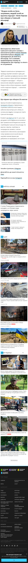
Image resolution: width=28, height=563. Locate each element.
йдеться (11, 118)
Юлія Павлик (21, 53)
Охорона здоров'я (19, 499)
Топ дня (17, 517)
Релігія (16, 511)
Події (2, 490)
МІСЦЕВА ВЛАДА (4, 5)
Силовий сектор (5, 508)
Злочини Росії (4, 513)
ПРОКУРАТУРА (11, 5)
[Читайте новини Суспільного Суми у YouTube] (7, 546)
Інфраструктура (19, 501)
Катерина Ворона (8, 23)
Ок (14, 560)
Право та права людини (5, 506)
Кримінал (3, 492)
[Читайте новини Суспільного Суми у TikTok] (17, 546)
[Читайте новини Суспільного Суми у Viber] (9, 546)
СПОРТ (16, 483)
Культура (17, 492)
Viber (2, 174)
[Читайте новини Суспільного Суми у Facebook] (2, 546)
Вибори (3, 497)
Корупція (17, 490)
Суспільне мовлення (6, 526)
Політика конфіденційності (5, 530)
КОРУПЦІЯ (21, 5)
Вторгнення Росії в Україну (20, 481)
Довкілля (3, 499)
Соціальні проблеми (20, 513)
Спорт (2, 515)
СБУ (16, 5)
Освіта (16, 495)
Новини (3, 480)
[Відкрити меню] (27, 2)
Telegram (18, 168)
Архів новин (18, 524)
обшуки (17, 55)
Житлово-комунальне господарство (7, 502)
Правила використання (18, 527)
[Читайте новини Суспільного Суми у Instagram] (4, 546)
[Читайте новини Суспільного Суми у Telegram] (12, 546)
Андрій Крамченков (20, 23)
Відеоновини (4, 517)
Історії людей (18, 508)
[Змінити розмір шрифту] (26, 27)
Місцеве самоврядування (19, 506)
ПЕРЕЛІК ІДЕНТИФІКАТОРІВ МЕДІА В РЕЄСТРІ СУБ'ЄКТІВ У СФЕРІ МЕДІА (7, 535)
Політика (3, 511)
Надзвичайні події (20, 497)
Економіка (4, 495)
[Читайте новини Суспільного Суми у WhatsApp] (15, 546)
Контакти (3, 524)
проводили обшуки (7, 105)
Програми (17, 530)
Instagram (18, 178)
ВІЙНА (2, 483)
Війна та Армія (18, 515)
